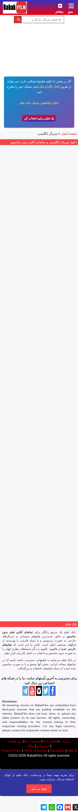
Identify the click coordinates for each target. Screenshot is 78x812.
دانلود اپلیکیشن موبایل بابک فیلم (39, 102)
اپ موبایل (43, 746)
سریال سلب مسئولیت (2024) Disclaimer (39, 300)
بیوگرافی (46, 444)
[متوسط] (42, 312)
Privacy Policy (11, 750)
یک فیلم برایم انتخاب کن (39, 118)
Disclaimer (57, 750)
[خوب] (37, 312)
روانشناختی (25, 444)
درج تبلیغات (15, 741)
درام (49, 331)
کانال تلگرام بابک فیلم (46, 86)
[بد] (46, 312)
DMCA (72, 750)
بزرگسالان (60, 331)
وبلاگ (30, 746)
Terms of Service (35, 750)
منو (70, 12)
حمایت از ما (33, 741)
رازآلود (41, 331)
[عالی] (33, 312)
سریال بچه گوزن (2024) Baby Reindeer (39, 413)
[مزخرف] (50, 312)
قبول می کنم (39, 788)
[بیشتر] (57, 5)
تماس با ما (50, 741)
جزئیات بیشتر (47, 779)
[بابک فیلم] (15, 8)
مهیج (32, 331)
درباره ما (65, 741)
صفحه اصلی (69, 133)
